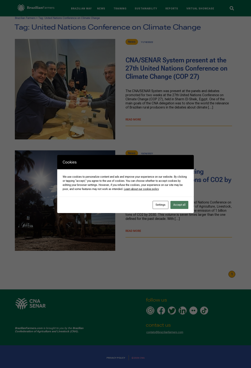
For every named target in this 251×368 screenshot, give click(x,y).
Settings (160, 204)
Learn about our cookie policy (141, 189)
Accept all (179, 204)
